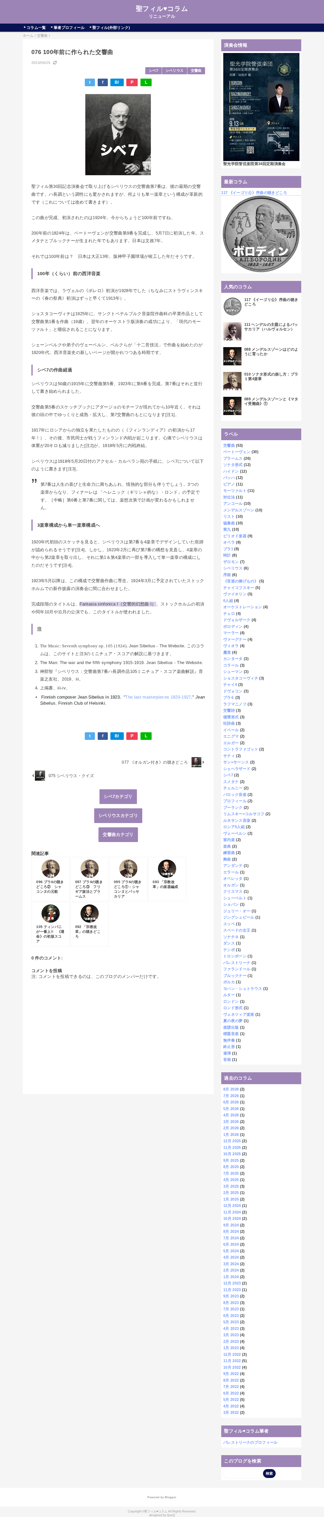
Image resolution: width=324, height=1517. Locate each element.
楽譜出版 (231, 1027)
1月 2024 (231, 1277)
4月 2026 (231, 1115)
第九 (227, 529)
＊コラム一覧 (34, 27)
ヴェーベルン (235, 833)
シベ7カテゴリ (118, 796)
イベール (231, 730)
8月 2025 (231, 1167)
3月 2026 (231, 1121)
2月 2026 (231, 1128)
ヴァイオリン (235, 594)
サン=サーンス (236, 762)
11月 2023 (232, 1290)
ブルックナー (235, 975)
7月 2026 (231, 1096)
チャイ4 (230, 684)
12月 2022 (232, 1354)
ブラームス (233, 458)
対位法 (229, 497)
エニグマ (231, 736)
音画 (227, 1059)
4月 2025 (231, 1179)
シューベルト (235, 898)
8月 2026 (231, 1089)
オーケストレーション (242, 607)
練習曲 (229, 852)
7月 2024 (231, 1238)
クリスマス (233, 891)
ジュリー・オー (236, 911)
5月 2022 (231, 1399)
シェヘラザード (236, 768)
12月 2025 (232, 1141)
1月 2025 (231, 1199)
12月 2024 (232, 1205)
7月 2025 (231, 1173)
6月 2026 (231, 1102)
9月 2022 (231, 1373)
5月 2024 (231, 1251)
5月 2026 (231, 1108)
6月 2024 (231, 1244)
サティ (229, 756)
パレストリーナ (236, 962)
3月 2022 (231, 1412)
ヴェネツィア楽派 (238, 1014)
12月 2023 (232, 1283)
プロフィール (235, 801)
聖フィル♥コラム (162, 8)
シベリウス (175, 71)
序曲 (227, 575)
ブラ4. (228, 697)
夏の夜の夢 (233, 1021)
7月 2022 (231, 1386)
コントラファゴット (240, 749)
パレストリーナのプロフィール (250, 1442)
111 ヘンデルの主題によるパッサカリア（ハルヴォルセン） (271, 326)
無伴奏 (229, 1040)
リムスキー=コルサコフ (244, 814)
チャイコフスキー (238, 587)
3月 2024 (231, 1264)
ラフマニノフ (235, 704)
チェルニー (233, 788)
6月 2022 (231, 1393)
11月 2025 (232, 1147)
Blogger (170, 1497)
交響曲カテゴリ (118, 834)
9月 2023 (231, 1296)
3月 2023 (231, 1335)
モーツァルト (235, 490)
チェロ (229, 613)
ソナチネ (231, 937)
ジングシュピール (238, 917)
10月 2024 (232, 1218)
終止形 (229, 1046)
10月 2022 (232, 1367)
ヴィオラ (231, 646)
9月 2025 (231, 1160)
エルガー (231, 743)
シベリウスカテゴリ (118, 815)
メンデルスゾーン (238, 510)
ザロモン (231, 562)
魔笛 (227, 652)
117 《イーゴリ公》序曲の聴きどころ (254, 192)
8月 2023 (231, 1302)
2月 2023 (231, 1341)
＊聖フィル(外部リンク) (109, 27)
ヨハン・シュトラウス (242, 988)
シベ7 (153, 71)
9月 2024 (231, 1225)
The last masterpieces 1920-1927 (158, 697)
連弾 (227, 1053)
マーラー (231, 633)
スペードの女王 (236, 930)
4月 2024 (231, 1257)
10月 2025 (232, 1154)
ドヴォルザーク (236, 620)
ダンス (229, 943)
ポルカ (229, 982)
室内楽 (229, 839)
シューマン (233, 671)
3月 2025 (231, 1186)
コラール (231, 665)
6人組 (228, 600)
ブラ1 (228, 549)
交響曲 (196, 71)
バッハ (229, 477)
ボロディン (233, 626)
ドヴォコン (233, 691)
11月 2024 (232, 1212)
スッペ (229, 924)
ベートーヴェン (236, 452)
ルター (229, 995)
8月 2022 (231, 1380)
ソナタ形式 (233, 464)
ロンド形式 (233, 1008)
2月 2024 (231, 1270)
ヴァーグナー (235, 639)
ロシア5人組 (234, 827)
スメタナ (231, 781)
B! (117, 82)
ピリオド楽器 (235, 536)
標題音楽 (231, 1033)
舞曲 (227, 859)
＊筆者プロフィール (67, 27)
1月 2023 (231, 1348)
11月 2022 (232, 1361)
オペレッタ (233, 878)
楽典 (227, 846)
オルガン (231, 885)
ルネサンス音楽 (236, 820)
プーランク (233, 807)
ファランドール (236, 969)
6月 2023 (231, 1315)
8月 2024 (231, 1231)
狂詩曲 (229, 723)
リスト (229, 516)
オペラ (229, 542)
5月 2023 (231, 1322)
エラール (231, 872)
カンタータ (233, 658)
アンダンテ (233, 865)
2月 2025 (231, 1192)
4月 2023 (231, 1328)
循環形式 (231, 717)
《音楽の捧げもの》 (240, 581)
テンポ (229, 950)
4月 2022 (231, 1406)
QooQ (171, 1515)
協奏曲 (229, 523)
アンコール (233, 503)
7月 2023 (231, 1309)
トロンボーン (235, 956)
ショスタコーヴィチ (240, 678)
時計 (227, 555)
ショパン (231, 904)
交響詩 (229, 710)
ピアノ (229, 484)
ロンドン (231, 1001)
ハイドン (231, 471)
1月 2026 (231, 1134)
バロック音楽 (235, 794)
